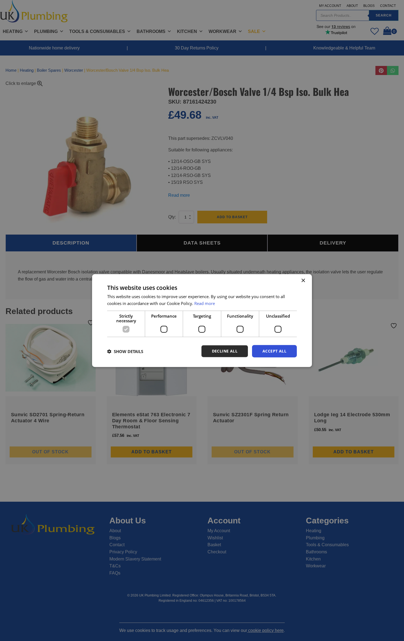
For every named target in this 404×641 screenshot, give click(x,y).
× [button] (303, 280)
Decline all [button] (224, 351)
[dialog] (202, 320)
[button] (125, 351)
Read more (204, 303)
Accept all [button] (274, 351)
